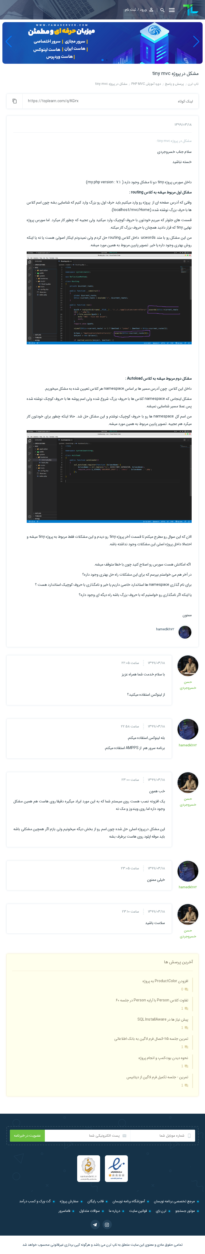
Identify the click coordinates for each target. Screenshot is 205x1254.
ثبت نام (130, 9)
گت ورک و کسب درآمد (35, 1201)
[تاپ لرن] (191, 10)
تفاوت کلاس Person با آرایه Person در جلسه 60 (152, 1000)
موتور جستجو (185, 1211)
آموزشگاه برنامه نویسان (129, 1201)
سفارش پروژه (69, 1201)
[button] (160, 10)
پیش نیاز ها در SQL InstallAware (162, 1019)
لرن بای (161, 1211)
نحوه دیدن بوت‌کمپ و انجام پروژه (163, 1058)
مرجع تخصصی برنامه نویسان (174, 1201)
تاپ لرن (111, 1245)
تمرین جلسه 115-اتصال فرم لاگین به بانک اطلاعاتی (151, 1039)
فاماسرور (64, 1211)
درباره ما (114, 1211)
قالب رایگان (96, 1201)
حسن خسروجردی (188, 685)
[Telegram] (95, 1224)
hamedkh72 (165, 629)
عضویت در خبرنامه (27, 1135)
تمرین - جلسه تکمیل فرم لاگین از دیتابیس (157, 1077)
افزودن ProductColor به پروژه (165, 981)
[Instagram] (107, 1224)
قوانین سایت (138, 1211)
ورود (143, 9)
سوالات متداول (89, 1211)
